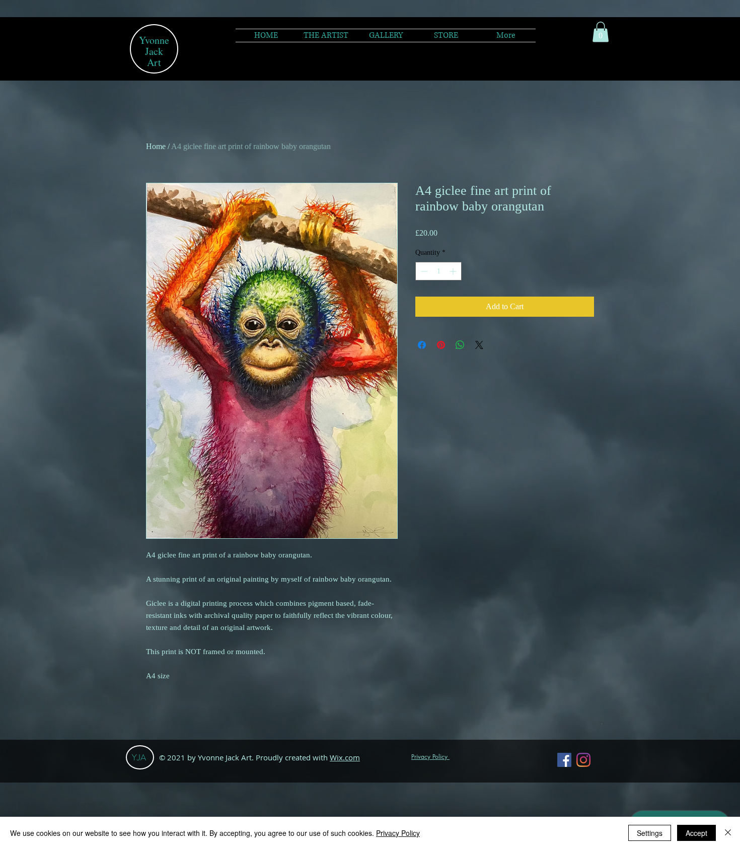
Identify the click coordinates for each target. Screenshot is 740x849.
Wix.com (345, 757)
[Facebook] (564, 760)
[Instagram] (583, 760)
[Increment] (454, 271)
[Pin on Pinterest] (441, 345)
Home (156, 146)
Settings (649, 833)
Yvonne (154, 40)
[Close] (728, 833)
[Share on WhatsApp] (460, 345)
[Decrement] (423, 271)
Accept (696, 833)
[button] (386, 35)
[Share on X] (479, 345)
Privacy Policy (398, 833)
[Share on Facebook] (422, 345)
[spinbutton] (438, 271)
